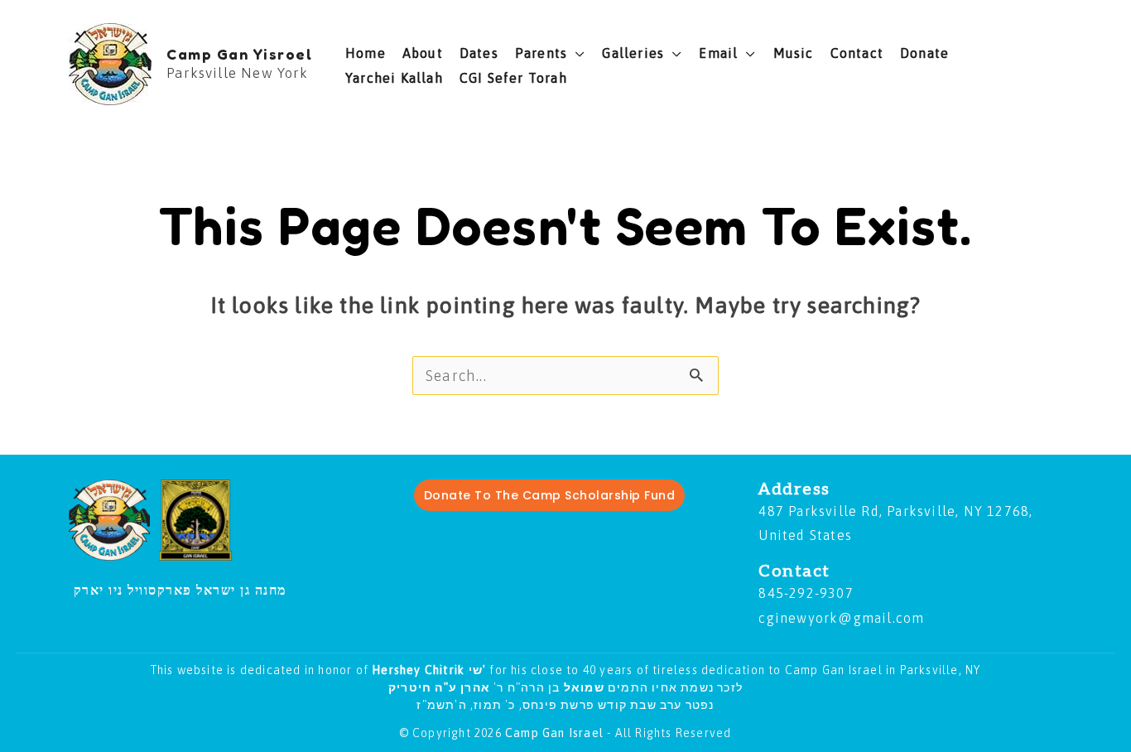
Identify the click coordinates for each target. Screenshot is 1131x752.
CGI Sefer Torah (513, 77)
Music (793, 53)
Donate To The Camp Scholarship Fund (550, 495)
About (422, 53)
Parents (541, 53)
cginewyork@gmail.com (841, 617)
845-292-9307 (805, 593)
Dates (479, 53)
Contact (856, 53)
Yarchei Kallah (394, 77)
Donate (924, 53)
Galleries (633, 53)
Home (365, 53)
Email (718, 53)
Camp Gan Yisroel (239, 54)
